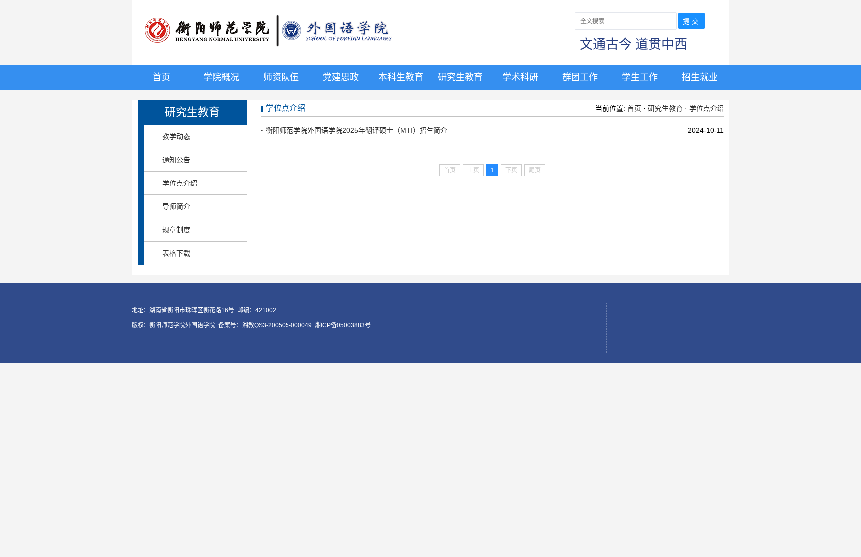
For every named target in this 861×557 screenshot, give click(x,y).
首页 (161, 77)
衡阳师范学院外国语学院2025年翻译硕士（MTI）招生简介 (356, 130)
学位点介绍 (179, 183)
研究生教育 (460, 77)
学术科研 (520, 77)
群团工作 (580, 77)
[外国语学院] (290, 49)
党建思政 (341, 77)
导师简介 (176, 206)
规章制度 (176, 230)
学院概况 (221, 77)
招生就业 (700, 77)
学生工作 (640, 77)
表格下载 (176, 253)
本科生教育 (400, 77)
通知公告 (176, 160)
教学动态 (176, 136)
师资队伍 (281, 77)
